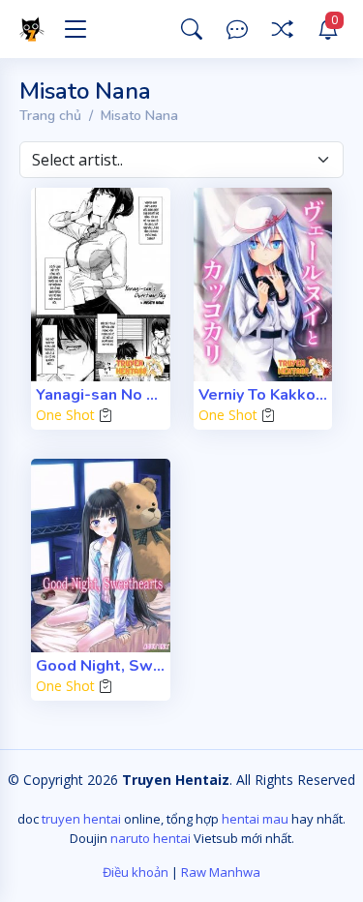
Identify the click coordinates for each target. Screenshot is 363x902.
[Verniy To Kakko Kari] (263, 284)
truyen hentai (81, 818)
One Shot (65, 415)
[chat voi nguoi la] (237, 29)
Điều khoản (135, 872)
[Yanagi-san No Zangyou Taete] (100, 284)
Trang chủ (50, 115)
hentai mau (255, 818)
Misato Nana (139, 115)
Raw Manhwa (220, 872)
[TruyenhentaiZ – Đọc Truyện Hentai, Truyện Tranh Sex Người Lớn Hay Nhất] (34, 29)
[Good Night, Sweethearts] (100, 555)
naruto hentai (150, 838)
